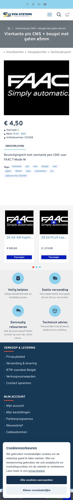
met (55, 166)
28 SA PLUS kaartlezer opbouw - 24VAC (54, 238)
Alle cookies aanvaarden (36, 479)
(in (52, 171)
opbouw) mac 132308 (15, 175)
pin (27, 166)
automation (40, 171)
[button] (19, 222)
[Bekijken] (68, 14)
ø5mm (19, 171)
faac (28, 171)
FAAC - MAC (19, 134)
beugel (45, 166)
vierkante (16, 166)
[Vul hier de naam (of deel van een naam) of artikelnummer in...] (59, 14)
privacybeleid (36, 470)
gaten (8, 171)
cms (35, 166)
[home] (9, 28)
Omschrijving (14, 146)
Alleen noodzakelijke (36, 490)
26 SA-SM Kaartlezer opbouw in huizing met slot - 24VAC (20, 238)
